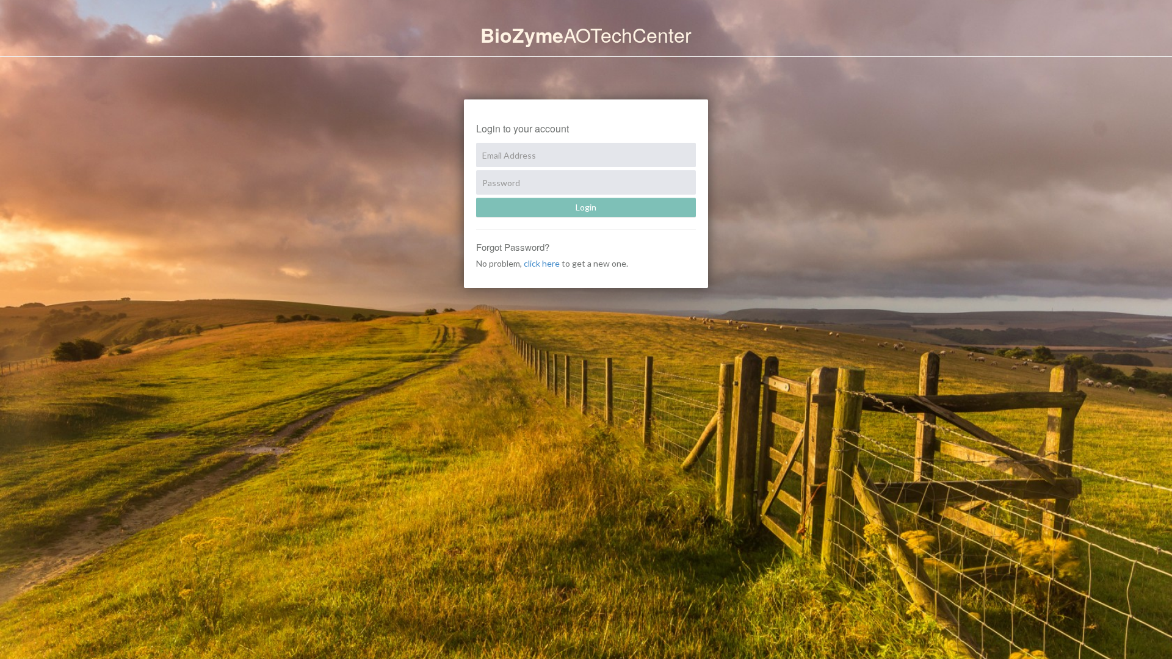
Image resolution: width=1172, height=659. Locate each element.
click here (542, 263)
